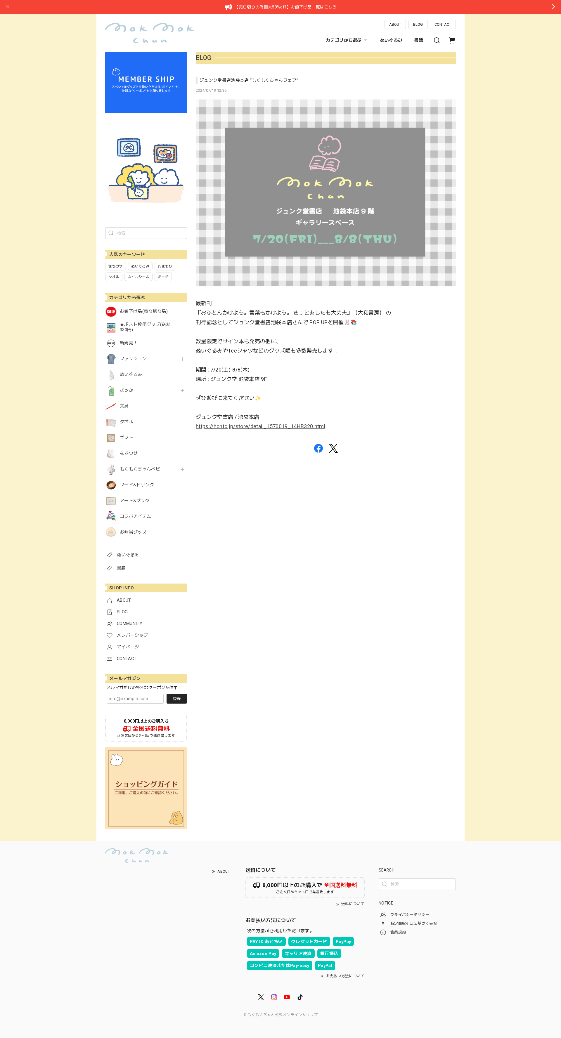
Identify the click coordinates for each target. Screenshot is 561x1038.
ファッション (133, 358)
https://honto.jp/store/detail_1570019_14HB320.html (260, 426)
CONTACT (442, 24)
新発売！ (129, 343)
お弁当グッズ (133, 532)
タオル (126, 421)
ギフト (126, 437)
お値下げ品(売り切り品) (144, 311)
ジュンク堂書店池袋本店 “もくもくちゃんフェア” (249, 80)
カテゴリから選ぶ (344, 40)
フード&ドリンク (137, 484)
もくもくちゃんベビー (142, 469)
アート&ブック (135, 500)
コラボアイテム (135, 516)
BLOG (418, 24)
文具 (124, 406)
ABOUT (395, 24)
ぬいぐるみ (391, 40)
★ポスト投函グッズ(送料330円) (145, 327)
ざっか (126, 390)
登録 (177, 698)
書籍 (418, 40)
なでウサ (129, 453)
